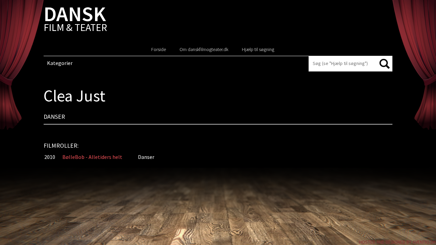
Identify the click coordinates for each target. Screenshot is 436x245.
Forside (158, 49)
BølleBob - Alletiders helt (92, 156)
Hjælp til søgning (258, 49)
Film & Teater (75, 20)
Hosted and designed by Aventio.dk (397, 242)
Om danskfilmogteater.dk (204, 49)
